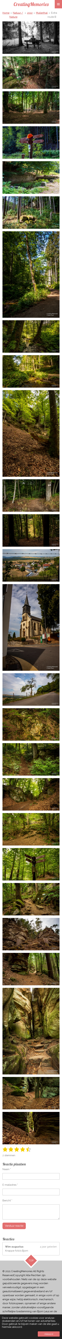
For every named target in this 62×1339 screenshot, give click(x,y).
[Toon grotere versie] (31, 37)
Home (5, 12)
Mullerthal (42, 12)
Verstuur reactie (14, 1225)
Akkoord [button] (48, 1334)
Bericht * (7, 1200)
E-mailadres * (10, 1184)
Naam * (6, 1169)
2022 (30, 12)
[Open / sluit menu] (58, 4)
